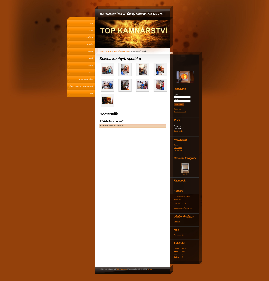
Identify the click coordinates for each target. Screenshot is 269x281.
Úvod (91, 23)
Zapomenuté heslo (180, 112)
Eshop (91, 93)
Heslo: (176, 99)
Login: (176, 95)
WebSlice (123, 269)
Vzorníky (90, 44)
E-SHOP (177, 222)
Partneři (90, 58)
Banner (176, 145)
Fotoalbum (108, 51)
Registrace (177, 109)
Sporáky (126, 51)
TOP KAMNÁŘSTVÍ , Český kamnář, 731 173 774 (130, 14)
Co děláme (89, 37)
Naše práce (118, 51)
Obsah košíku (178, 131)
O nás (91, 30)
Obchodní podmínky (86, 79)
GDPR (91, 72)
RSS (117, 269)
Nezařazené (178, 150)
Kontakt (90, 65)
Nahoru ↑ (150, 269)
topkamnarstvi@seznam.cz (183, 208)
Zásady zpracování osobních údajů (81, 86)
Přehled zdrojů (179, 235)
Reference (89, 51)
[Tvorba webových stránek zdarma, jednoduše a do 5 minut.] (114, 269)
